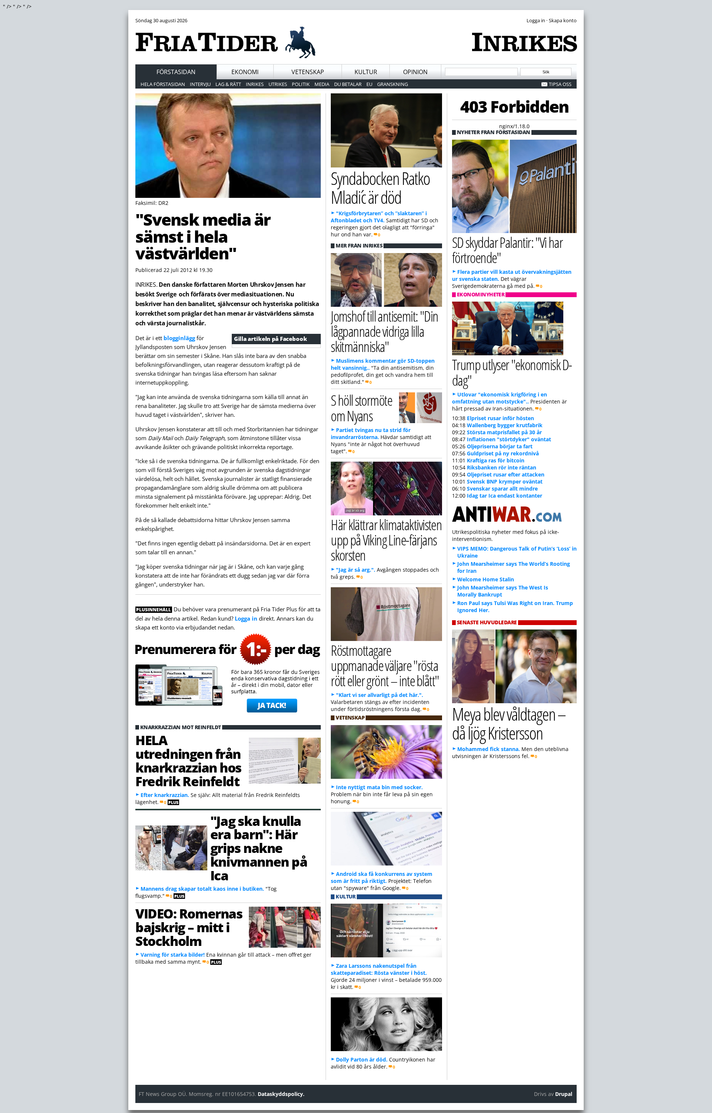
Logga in (246, 618)
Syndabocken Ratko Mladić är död (380, 187)
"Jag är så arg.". (355, 569)
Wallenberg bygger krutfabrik (505, 425)
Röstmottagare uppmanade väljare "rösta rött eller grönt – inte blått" (385, 665)
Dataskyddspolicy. (281, 1093)
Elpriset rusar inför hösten (500, 418)
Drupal (563, 1093)
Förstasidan (175, 72)
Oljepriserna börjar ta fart (500, 446)
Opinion (415, 72)
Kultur (366, 72)
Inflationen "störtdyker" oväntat (509, 439)
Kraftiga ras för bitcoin (495, 460)
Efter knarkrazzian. (165, 794)
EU (369, 84)
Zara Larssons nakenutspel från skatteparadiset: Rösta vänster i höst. (379, 969)
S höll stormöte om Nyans (361, 407)
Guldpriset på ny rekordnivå (503, 453)
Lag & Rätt (228, 84)
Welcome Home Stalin (485, 579)
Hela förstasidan (163, 84)
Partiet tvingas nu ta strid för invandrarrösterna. (371, 433)
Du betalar (348, 84)
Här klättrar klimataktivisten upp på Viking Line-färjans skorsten (386, 540)
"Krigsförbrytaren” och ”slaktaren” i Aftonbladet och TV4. (379, 217)
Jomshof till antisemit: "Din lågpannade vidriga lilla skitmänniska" (384, 331)
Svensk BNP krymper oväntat (505, 481)
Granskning (392, 84)
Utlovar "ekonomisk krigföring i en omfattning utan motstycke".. (499, 398)
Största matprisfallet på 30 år (504, 432)
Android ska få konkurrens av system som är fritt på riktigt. (381, 877)
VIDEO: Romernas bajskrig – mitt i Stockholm (188, 927)
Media (321, 84)
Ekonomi (244, 72)
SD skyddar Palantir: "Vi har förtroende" (507, 249)
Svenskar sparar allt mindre (502, 488)
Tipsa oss (560, 84)
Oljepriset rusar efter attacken (505, 474)
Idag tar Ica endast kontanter (504, 495)
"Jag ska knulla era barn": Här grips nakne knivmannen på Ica (258, 848)
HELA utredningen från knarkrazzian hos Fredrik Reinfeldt (188, 760)
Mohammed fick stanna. (488, 748)
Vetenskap (307, 72)
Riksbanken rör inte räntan (501, 467)
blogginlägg (179, 338)
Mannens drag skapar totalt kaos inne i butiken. (202, 888)
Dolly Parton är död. (362, 1059)
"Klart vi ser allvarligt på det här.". (379, 694)
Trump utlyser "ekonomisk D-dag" (512, 372)
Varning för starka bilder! (173, 954)
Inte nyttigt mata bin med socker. (379, 787)
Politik (301, 84)
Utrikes (277, 84)
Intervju (200, 84)
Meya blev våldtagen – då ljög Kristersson (509, 723)
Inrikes (255, 84)
